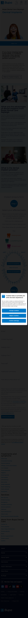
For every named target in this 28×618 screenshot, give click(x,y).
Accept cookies (14, 310)
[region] (14, 309)
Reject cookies (14, 315)
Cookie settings (14, 320)
